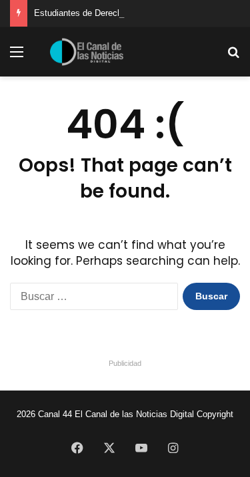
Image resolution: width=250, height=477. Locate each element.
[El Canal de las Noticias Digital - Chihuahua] (86, 52)
